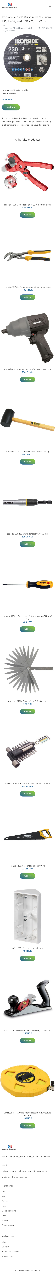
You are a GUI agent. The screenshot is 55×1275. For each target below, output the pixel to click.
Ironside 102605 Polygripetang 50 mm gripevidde (28, 287)
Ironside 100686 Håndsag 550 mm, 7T (27, 866)
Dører (4, 1206)
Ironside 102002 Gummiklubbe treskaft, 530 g (27, 451)
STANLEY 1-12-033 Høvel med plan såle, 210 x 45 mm (28, 1030)
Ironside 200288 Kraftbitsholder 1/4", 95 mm (27, 534)
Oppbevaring (8, 1225)
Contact (5, 1247)
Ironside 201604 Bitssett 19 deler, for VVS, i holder (27, 783)
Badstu (5, 1196)
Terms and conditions (11, 1251)
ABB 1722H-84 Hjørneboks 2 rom (27, 948)
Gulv (4, 1215)
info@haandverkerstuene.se (14, 1177)
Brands (16, 90)
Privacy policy (8, 1256)
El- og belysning (9, 1211)
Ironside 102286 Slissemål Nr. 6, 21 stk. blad (27, 701)
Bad (4, 1191)
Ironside (24, 90)
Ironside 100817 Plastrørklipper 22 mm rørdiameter (27, 204)
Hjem (4, 25)
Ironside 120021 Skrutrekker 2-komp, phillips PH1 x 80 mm (27, 617)
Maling (5, 1220)
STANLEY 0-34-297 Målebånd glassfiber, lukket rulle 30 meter (27, 1114)
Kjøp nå (11, 107)
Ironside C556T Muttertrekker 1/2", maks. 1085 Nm (27, 369)
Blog (4, 1242)
